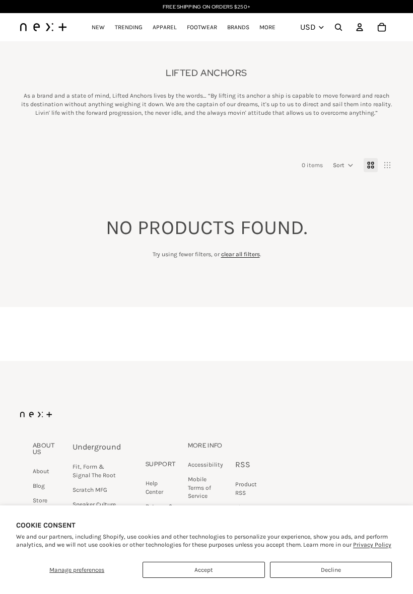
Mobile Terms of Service (199, 488)
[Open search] (338, 27)
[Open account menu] (360, 27)
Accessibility (205, 464)
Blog (39, 485)
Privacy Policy (372, 544)
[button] (343, 165)
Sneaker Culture (94, 504)
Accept (203, 569)
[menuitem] (267, 27)
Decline (331, 569)
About (41, 471)
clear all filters (240, 254)
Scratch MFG (90, 489)
